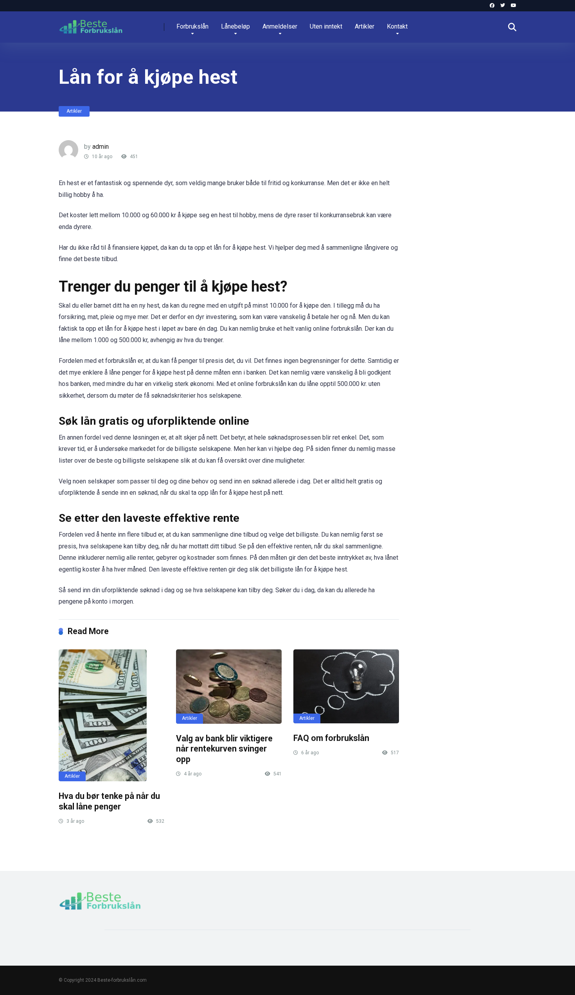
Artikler (364, 26)
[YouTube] (513, 5)
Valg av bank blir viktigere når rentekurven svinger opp (224, 749)
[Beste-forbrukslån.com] (91, 24)
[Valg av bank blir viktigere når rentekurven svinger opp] (229, 686)
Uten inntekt (326, 26)
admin (100, 146)
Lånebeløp (235, 26)
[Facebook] (492, 5)
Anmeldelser (279, 26)
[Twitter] (502, 5)
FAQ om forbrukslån (331, 738)
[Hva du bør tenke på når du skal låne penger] (111, 715)
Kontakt (397, 26)
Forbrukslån (192, 26)
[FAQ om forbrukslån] (346, 686)
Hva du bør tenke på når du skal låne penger (109, 801)
